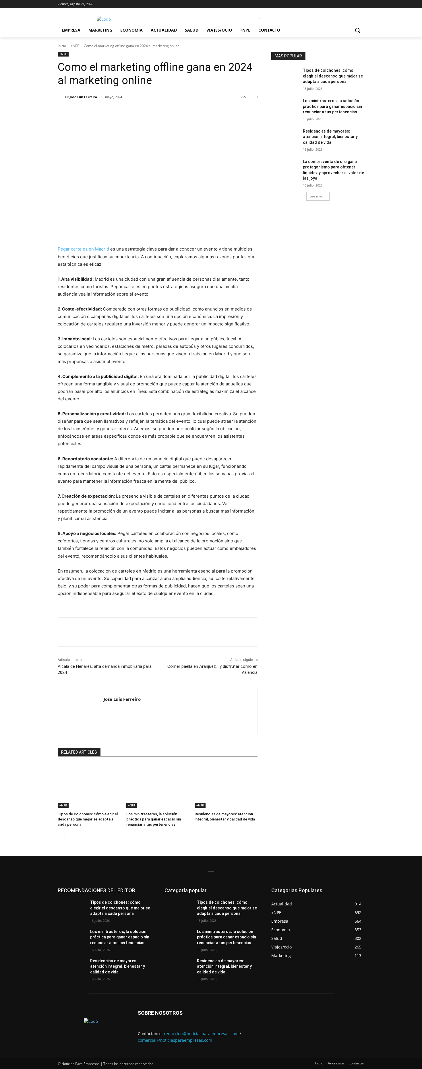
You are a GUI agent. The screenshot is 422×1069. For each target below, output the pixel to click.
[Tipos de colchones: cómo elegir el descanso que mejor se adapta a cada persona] (89, 786)
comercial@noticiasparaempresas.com (175, 1040)
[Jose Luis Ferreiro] (61, 97)
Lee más (316, 196)
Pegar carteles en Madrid (83, 249)
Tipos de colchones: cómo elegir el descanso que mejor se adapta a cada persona (88, 819)
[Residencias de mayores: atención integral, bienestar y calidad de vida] (226, 786)
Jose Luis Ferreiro (83, 97)
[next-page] (70, 838)
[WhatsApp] (137, 111)
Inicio (62, 45)
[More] (151, 111)
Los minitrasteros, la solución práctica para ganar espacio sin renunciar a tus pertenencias (153, 819)
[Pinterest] (124, 111)
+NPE (75, 45)
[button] (357, 30)
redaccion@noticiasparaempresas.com (201, 1033)
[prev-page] (61, 838)
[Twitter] (111, 111)
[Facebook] (97, 111)
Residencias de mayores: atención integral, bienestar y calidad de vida (330, 137)
